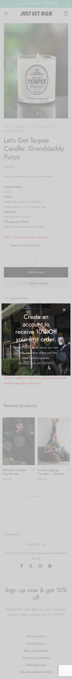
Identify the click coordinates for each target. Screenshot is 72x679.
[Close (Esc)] (64, 309)
